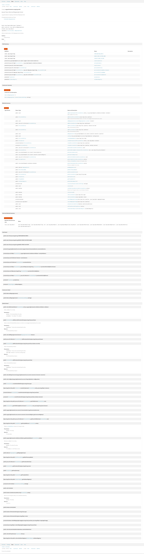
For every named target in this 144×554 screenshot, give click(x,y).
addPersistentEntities (72, 123)
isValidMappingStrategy (72, 199)
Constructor (15, 6)
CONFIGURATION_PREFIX (98, 53)
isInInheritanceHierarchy (73, 188)
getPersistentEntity (72, 174)
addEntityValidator (72, 112)
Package (8, 1)
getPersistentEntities (72, 172)
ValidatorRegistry (13, 79)
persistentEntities (98, 67)
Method (20, 6)
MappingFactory (26, 167)
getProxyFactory (71, 176)
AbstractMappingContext (10, 97)
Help (25, 1)
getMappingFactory (71, 167)
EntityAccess (21, 140)
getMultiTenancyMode (72, 169)
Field (10, 6)
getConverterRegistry (72, 154)
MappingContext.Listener (26, 334)
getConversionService (72, 152)
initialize (70, 183)
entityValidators (97, 63)
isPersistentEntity (72, 194)
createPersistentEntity (72, 145)
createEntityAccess (72, 140)
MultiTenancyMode (22, 169)
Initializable (6, 19)
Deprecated (17, 1)
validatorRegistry (98, 79)
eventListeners (97, 65)
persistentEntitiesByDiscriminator (101, 70)
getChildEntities (71, 147)
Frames (3, 4)
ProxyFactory (12, 77)
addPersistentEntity (72, 125)
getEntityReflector (72, 159)
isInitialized (70, 192)
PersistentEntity (19, 63)
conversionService (98, 60)
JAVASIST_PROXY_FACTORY (99, 58)
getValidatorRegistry (72, 181)
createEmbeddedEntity (72, 138)
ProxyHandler (18, 474)
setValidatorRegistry (72, 208)
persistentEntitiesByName (99, 72)
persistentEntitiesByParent (100, 74)
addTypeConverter (71, 133)
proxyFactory (97, 77)
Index (22, 1)
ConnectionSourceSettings (20, 97)
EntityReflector (22, 159)
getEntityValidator (72, 163)
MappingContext (12, 19)
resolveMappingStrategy (72, 201)
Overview (3, 1)
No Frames (8, 4)
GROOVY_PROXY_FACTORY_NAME (100, 56)
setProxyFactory (71, 206)
